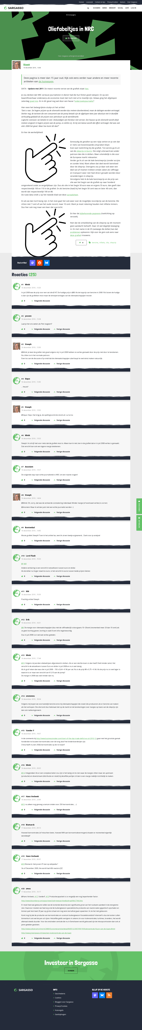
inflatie (102, 242)
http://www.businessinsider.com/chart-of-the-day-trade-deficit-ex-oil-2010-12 (66, 738)
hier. (87, 88)
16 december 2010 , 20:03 (31, 768)
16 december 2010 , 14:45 (31, 531)
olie (107, 242)
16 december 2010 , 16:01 (31, 623)
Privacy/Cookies (112, 2)
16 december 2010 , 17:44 (31, 658)
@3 (25, 564)
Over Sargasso (132, 2)
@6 (22, 627)
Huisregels (59, 1010)
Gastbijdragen (60, 1014)
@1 (22, 564)
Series (104, 8)
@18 (23, 864)
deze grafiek (75, 235)
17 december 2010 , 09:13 (31, 828)
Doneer (81, 2)
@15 (23, 804)
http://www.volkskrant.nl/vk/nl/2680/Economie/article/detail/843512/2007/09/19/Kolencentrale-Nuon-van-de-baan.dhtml (68, 929)
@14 (23, 773)
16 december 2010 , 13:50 (31, 410)
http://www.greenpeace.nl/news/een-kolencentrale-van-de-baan (46, 933)
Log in (133, 8)
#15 (47, 896)
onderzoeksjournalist (84, 101)
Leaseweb (89, 2)
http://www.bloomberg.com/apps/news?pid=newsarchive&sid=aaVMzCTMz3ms (52, 901)
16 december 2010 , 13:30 (31, 347)
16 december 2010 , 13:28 (31, 319)
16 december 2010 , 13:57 (31, 470)
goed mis (34, 101)
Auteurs (122, 2)
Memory (112, 8)
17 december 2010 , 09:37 (31, 859)
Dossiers (96, 8)
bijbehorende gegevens (90, 213)
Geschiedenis (60, 993)
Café (127, 8)
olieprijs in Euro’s (84, 151)
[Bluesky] (102, 995)
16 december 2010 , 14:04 (31, 498)
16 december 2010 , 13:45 (31, 382)
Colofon (58, 998)
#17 (36, 896)
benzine (95, 242)
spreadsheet (72, 194)
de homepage (46, 81)
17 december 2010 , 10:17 (31, 892)
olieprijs (113, 242)
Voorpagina (72, 15)
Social (120, 8)
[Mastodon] (95, 995)
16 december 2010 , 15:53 (31, 559)
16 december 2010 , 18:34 (31, 699)
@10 (23, 663)
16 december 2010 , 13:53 (31, 438)
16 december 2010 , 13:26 (31, 288)
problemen (75, 232)
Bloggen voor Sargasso (64, 1002)
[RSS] (109, 995)
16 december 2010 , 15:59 (31, 594)
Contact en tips (100, 2)
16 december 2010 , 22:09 (31, 799)
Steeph (26, 64)
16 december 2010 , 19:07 (31, 734)
